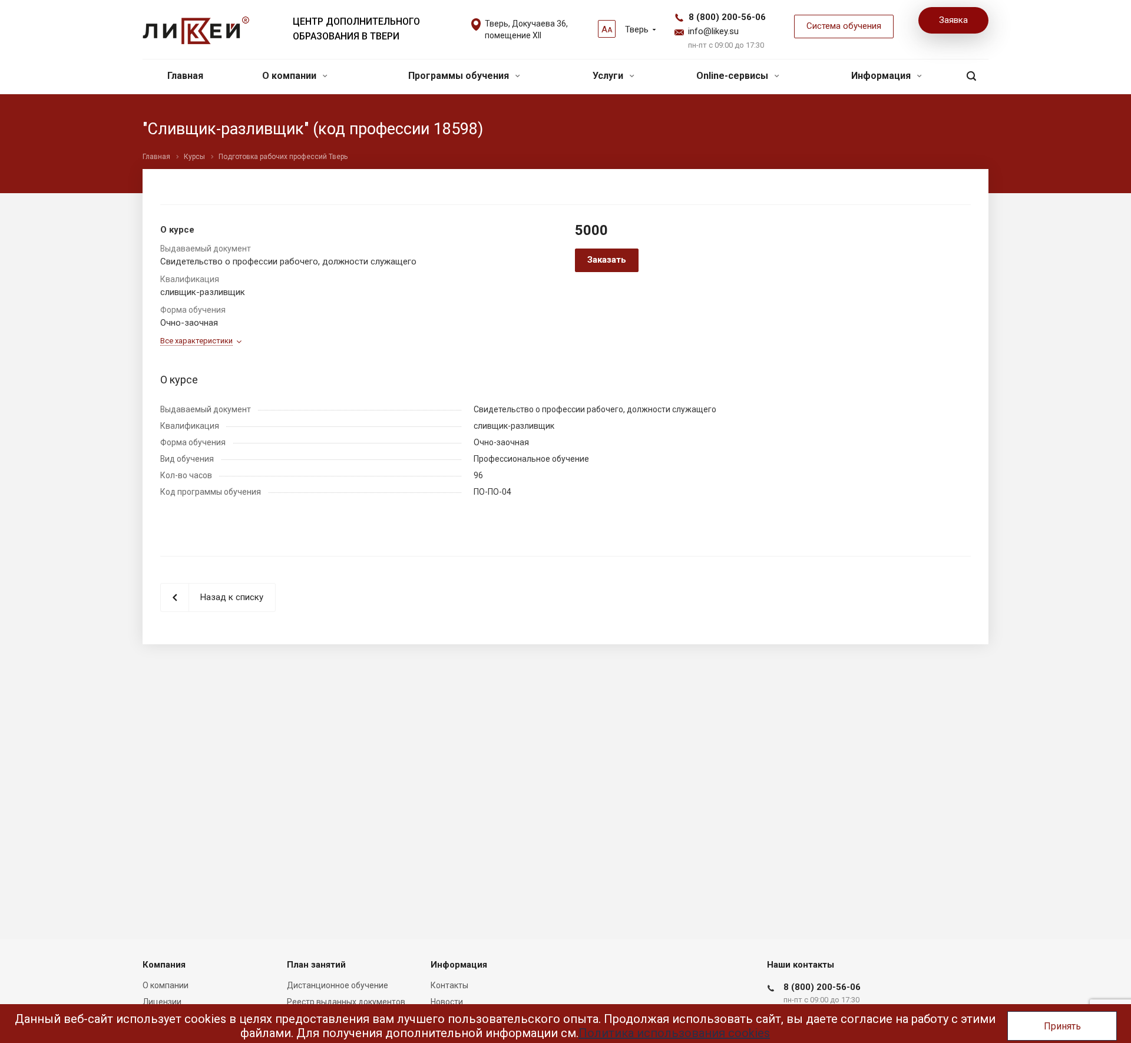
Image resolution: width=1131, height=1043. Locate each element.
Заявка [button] (953, 20)
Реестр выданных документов (346, 1001)
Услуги (609, 75)
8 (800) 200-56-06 (727, 17)
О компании (290, 75)
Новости (447, 1001)
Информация (882, 75)
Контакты (449, 985)
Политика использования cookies (674, 1033)
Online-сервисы (733, 75)
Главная (185, 75)
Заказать (606, 259)
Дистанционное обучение (337, 985)
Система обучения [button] (843, 26)
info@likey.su (713, 31)
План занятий (316, 964)
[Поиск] (971, 76)
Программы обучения (459, 75)
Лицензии (162, 1001)
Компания (164, 964)
